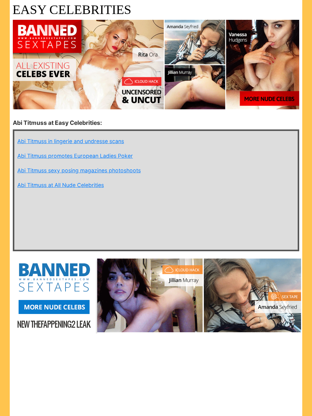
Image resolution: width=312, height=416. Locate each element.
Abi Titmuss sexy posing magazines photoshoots (79, 170)
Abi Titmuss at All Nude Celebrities (60, 185)
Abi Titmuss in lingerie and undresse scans (70, 141)
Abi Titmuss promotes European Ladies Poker (75, 156)
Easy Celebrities (71, 9)
